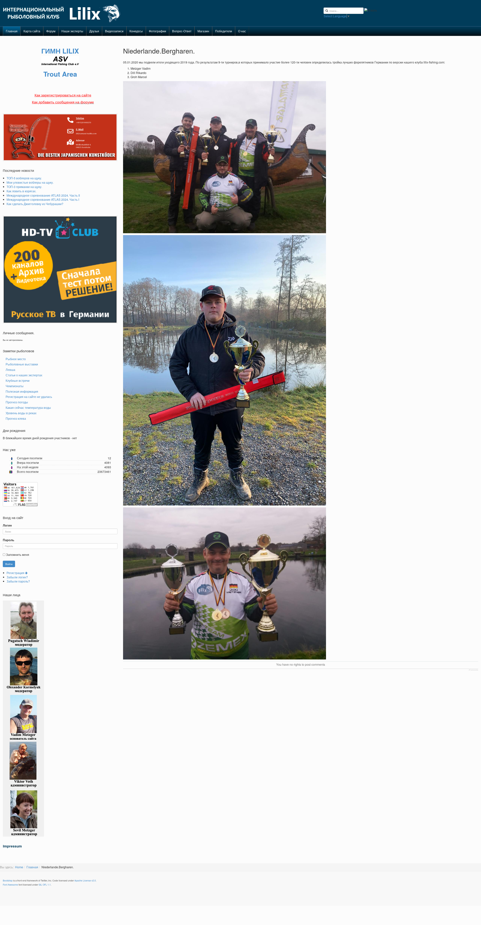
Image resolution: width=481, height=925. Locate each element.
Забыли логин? (17, 577)
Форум (50, 31)
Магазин (203, 31)
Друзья (94, 31)
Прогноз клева (16, 418)
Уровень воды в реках (21, 413)
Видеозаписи (114, 31)
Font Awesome (10, 884)
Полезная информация (22, 391)
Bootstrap (8, 880)
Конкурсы (136, 31)
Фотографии (157, 31)
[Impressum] (12, 846)
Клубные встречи (17, 380)
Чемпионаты (14, 386)
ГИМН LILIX (60, 51)
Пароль (8, 540)
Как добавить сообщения (53, 102)
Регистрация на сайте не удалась (29, 397)
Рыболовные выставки (22, 364)
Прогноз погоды (17, 402)
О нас (242, 31)
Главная (11, 31)
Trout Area (60, 74)
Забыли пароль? (18, 581)
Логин (7, 525)
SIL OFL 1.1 (45, 884)
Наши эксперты (72, 31)
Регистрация (16, 573)
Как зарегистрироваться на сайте (63, 95)
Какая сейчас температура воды (28, 407)
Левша (10, 369)
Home (19, 867)
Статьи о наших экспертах (24, 375)
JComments (473, 670)
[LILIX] (62, 13)
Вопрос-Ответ (181, 31)
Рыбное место (16, 359)
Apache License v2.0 (85, 880)
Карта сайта (31, 31)
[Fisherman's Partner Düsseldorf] (61, 137)
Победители (223, 31)
